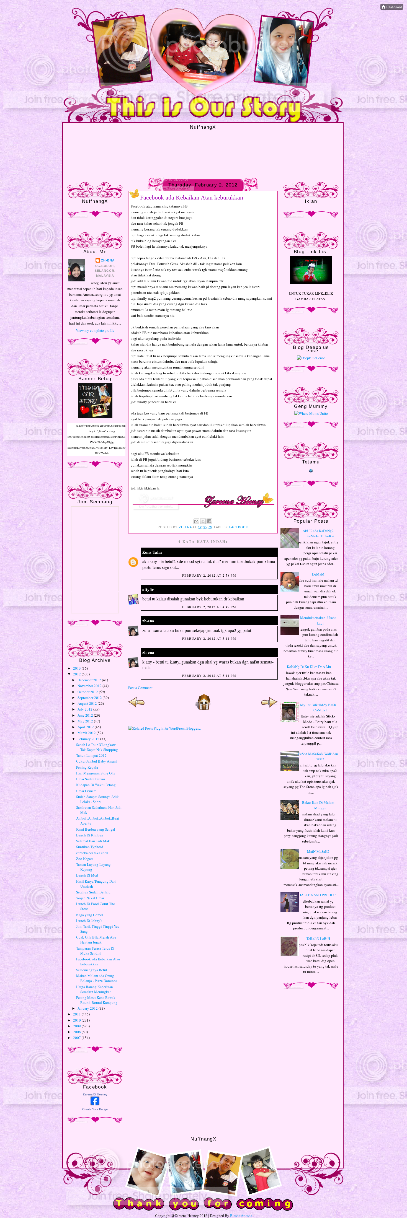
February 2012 (89, 738)
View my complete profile (95, 330)
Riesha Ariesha (241, 1216)
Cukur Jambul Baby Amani (96, 761)
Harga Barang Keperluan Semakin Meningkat (94, 989)
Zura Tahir (152, 552)
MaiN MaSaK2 (318, 851)
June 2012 (86, 715)
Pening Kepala (87, 767)
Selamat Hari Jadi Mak (93, 840)
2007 (77, 1037)
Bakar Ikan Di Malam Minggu (318, 805)
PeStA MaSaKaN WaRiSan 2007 (318, 756)
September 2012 (90, 697)
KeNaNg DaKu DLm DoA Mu (309, 666)
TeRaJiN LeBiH (318, 938)
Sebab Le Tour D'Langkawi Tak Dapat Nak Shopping (97, 747)
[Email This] (196, 521)
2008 (77, 1031)
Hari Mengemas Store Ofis (95, 773)
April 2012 (86, 726)
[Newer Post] (136, 708)
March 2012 (87, 732)
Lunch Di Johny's (89, 920)
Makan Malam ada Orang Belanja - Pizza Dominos (96, 978)
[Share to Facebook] (209, 521)
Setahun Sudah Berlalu (93, 892)
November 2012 (90, 685)
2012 (77, 674)
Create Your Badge (95, 1109)
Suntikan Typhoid (89, 846)
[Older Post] (269, 708)
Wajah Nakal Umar (90, 897)
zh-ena (108, 260)
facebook (238, 527)
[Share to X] (203, 521)
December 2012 (90, 679)
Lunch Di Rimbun (89, 835)
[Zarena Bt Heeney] (95, 1104)
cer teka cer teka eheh (92, 852)
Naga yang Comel (89, 914)
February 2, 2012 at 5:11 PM (209, 638)
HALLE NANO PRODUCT (318, 894)
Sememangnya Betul (91, 969)
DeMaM (318, 574)
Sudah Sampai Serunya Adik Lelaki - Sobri (97, 799)
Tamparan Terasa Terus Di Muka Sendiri (95, 951)
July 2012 (85, 709)
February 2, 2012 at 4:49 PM (209, 607)
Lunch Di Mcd (87, 875)
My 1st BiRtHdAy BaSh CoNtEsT (318, 707)
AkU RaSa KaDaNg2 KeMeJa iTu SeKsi (318, 533)
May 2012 (86, 721)
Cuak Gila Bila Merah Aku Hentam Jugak (96, 940)
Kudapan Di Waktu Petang (96, 784)
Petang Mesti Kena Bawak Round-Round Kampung (96, 1000)
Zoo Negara (85, 858)
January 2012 (88, 1008)
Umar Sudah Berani (90, 778)
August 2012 (88, 703)
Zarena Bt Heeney (95, 1094)
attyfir (148, 589)
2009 (77, 1025)
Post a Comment (140, 687)
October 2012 (88, 691)
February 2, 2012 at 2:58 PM (209, 575)
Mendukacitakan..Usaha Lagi (318, 620)
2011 (77, 1014)
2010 (77, 1020)
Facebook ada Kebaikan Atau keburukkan (98, 961)
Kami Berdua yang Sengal (95, 829)
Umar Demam (86, 790)
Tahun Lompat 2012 (91, 755)
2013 (77, 668)
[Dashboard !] (391, 8)
